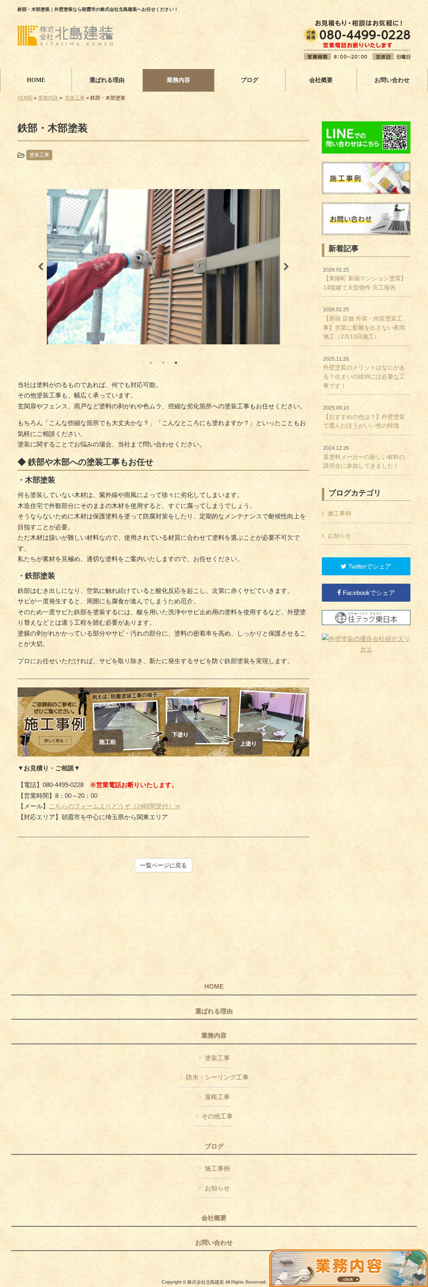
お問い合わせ (214, 1242)
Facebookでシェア (368, 592)
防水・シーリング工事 (217, 1077)
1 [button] (151, 363)
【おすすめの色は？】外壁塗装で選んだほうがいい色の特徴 (364, 417)
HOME (25, 98)
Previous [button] (40, 267)
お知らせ (339, 535)
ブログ (214, 1146)
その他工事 (217, 1116)
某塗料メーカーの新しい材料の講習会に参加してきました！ (364, 457)
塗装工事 (75, 98)
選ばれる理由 (214, 1011)
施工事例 (339, 513)
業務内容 (48, 98)
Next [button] (286, 267)
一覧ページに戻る (163, 865)
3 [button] (176, 363)
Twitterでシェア (368, 566)
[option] (163, 266)
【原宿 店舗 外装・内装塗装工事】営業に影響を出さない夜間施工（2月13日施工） (364, 323)
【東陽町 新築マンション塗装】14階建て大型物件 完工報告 (365, 279)
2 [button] (163, 363)
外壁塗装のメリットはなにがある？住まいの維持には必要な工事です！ (364, 372)
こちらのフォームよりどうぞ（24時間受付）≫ (115, 806)
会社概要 (214, 1218)
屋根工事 (217, 1096)
